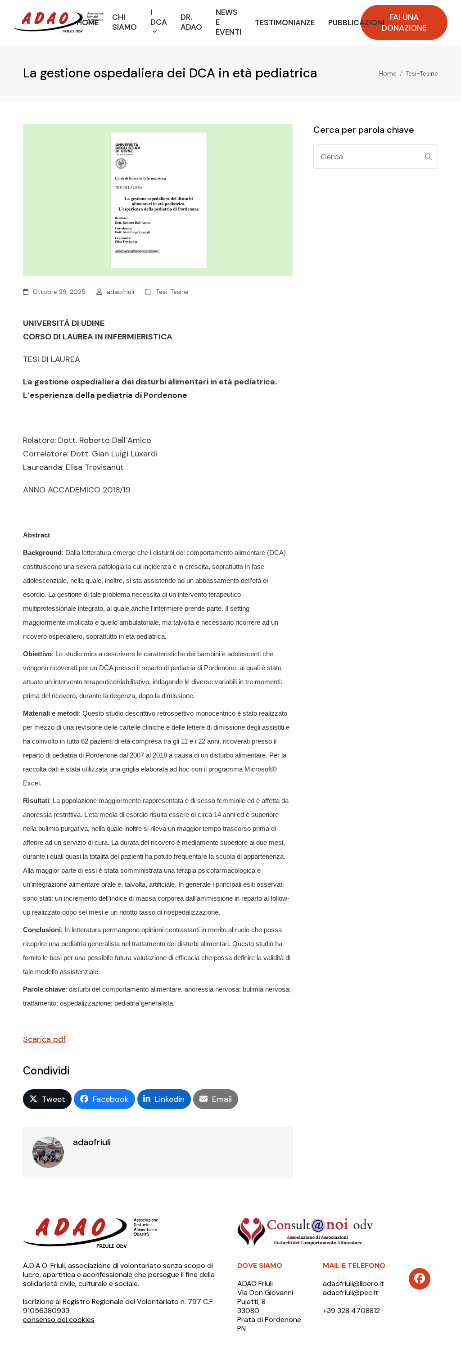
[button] (47, 1099)
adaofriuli (120, 292)
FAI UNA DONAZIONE (404, 22)
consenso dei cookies (59, 1319)
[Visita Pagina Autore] (48, 1151)
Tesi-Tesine (172, 292)
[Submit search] (428, 156)
